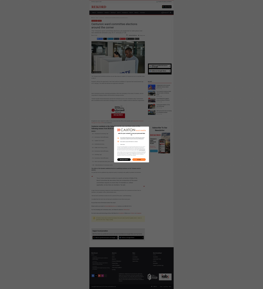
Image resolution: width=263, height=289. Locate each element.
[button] (131, 144)
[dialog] (131, 145)
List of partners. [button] (142, 150)
